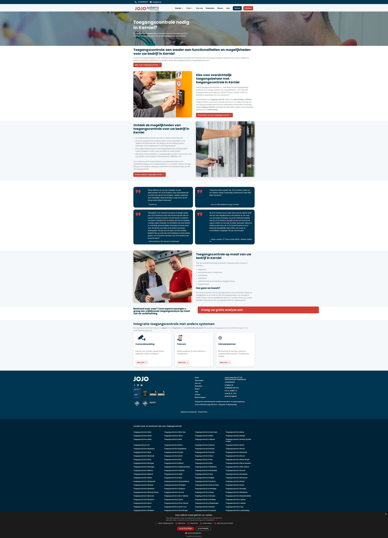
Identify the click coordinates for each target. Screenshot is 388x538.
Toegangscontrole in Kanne (235, 432)
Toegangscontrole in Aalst (142, 432)
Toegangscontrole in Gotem (173, 499)
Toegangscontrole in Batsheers (144, 448)
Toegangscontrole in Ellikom (174, 463)
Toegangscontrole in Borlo (142, 503)
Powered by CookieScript (194, 536)
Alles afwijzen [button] (203, 528)
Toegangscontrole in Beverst (143, 474)
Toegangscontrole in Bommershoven (146, 492)
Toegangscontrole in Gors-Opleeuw (176, 496)
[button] (179, 8)
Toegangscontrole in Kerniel (235, 448)
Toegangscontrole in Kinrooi (235, 456)
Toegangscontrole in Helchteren (206, 467)
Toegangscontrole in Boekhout (143, 488)
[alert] (194, 525)
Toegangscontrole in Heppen (204, 478)
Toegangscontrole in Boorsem (143, 496)
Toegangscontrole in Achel (142, 436)
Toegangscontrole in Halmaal (205, 439)
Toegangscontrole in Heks (204, 463)
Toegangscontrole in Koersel (235, 470)
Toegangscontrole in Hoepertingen (206, 503)
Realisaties (198, 386)
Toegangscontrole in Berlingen (143, 467)
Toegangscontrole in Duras (173, 445)
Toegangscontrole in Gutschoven (206, 432)
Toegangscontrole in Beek (142, 452)
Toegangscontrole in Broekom (143, 510)
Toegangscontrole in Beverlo (143, 470)
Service (237, 8)
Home (197, 377)
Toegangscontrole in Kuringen (236, 488)
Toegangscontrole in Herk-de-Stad (207, 485)
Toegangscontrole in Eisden (173, 452)
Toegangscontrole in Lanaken (236, 499)
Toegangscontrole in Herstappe (205, 488)
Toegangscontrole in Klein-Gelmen (237, 467)
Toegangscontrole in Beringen (143, 463)
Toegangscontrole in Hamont (205, 445)
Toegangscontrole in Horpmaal (205, 510)
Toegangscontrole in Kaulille (235, 436)
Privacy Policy (202, 412)
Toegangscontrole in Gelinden (174, 470)
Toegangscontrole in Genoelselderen (176, 481)
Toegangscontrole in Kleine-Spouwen (238, 463)
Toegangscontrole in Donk (173, 439)
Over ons (198, 383)
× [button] (385, 514)
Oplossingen (199, 380)
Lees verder (218, 520)
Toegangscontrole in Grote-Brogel (176, 510)
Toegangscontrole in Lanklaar (236, 503)
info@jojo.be (229, 385)
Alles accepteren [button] (185, 528)
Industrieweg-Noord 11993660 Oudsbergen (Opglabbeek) (235, 378)
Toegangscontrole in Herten (204, 492)
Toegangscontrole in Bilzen (142, 478)
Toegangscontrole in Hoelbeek (205, 499)
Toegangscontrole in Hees (204, 459)
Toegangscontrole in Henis (204, 474)
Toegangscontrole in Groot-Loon (175, 507)
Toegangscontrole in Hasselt (204, 448)
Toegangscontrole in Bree (142, 507)
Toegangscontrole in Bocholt (143, 485)
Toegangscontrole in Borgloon (143, 499)
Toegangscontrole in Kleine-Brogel (237, 459)
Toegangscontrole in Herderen (205, 481)
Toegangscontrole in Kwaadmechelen (238, 496)
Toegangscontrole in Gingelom (174, 488)
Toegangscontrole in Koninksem (237, 474)
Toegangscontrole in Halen (204, 436)
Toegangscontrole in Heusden (205, 496)
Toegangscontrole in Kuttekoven (237, 492)
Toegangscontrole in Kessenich (236, 452)
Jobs (196, 392)
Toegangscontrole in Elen (172, 459)
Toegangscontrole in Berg (142, 459)
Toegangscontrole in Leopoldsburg (237, 510)
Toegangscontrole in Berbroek (143, 456)
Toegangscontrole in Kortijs (235, 481)
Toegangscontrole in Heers (204, 456)
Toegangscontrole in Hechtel (204, 452)
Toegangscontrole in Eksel (173, 456)
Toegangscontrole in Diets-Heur (175, 432)
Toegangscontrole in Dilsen (173, 436)
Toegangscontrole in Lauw (234, 507)
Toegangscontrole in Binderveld (144, 481)
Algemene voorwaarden (189, 412)
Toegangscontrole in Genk (173, 478)
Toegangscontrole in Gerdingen (175, 485)
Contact (248, 8)
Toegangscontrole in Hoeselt (205, 507)
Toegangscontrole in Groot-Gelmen (176, 503)
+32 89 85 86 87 (230, 382)
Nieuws (197, 389)
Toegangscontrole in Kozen (235, 485)
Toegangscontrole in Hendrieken (206, 470)
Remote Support (200, 397)
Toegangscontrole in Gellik (173, 474)
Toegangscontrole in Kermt (235, 445)
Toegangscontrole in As (141, 445)
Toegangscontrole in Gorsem (174, 492)
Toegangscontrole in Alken (142, 439)
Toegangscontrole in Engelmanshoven (177, 467)
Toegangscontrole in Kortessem (236, 478)
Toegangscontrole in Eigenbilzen (175, 448)
